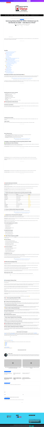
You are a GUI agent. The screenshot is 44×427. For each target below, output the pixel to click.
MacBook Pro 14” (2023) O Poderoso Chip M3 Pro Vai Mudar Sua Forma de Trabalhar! (17, 378)
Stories (28, 15)
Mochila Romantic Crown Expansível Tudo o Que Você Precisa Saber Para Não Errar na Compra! (8, 378)
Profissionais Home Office (9, 55)
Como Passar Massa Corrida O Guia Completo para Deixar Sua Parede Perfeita (34, 421)
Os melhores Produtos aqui (17, 15)
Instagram (6, 343)
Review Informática (13, 18)
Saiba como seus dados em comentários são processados (18, 399)
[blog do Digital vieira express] (22, 8)
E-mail (5, 394)
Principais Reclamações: (8, 64)
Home (5, 15)
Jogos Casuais (7, 56)
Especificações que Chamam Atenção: (10, 52)
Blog (22, 15)
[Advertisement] (22, 31)
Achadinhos (11, 15)
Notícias (8, 15)
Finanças (25, 15)
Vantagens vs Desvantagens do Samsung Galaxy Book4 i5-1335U (12, 58)
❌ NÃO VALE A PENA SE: (9, 67)
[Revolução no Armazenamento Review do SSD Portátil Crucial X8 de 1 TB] (26, 375)
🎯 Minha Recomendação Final (8, 69)
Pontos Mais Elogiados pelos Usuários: (10, 63)
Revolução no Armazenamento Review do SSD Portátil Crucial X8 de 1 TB (26, 378)
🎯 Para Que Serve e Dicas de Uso (9, 53)
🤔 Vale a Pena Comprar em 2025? (9, 65)
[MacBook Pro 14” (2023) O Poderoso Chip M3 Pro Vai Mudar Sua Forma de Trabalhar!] (17, 375)
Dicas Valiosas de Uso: (8, 57)
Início (11, 18)
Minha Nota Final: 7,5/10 (8, 70)
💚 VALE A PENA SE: (8, 66)
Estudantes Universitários (9, 54)
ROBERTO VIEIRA (10, 353)
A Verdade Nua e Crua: (8, 68)
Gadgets (12, 340)
